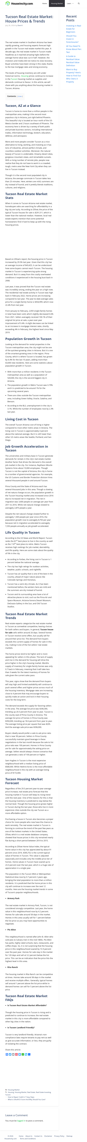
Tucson (14, 79)
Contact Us (38, 1136)
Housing (24, 76)
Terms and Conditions (28, 1139)
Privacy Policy (59, 1136)
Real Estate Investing (43, 1092)
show (20, 96)
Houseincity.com (22, 3)
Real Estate (31, 1092)
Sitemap (69, 1136)
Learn (69, 3)
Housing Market (57, 3)
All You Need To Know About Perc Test (73, 49)
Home (44, 3)
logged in (21, 1120)
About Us (28, 1136)
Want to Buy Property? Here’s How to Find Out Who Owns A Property (73, 75)
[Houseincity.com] (7, 3)
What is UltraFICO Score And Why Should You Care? (26, 1099)
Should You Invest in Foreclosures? (72, 39)
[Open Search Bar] (79, 3)
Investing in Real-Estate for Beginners (73, 28)
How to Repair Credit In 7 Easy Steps (21, 1097)
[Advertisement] (21, 34)
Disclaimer (48, 1136)
